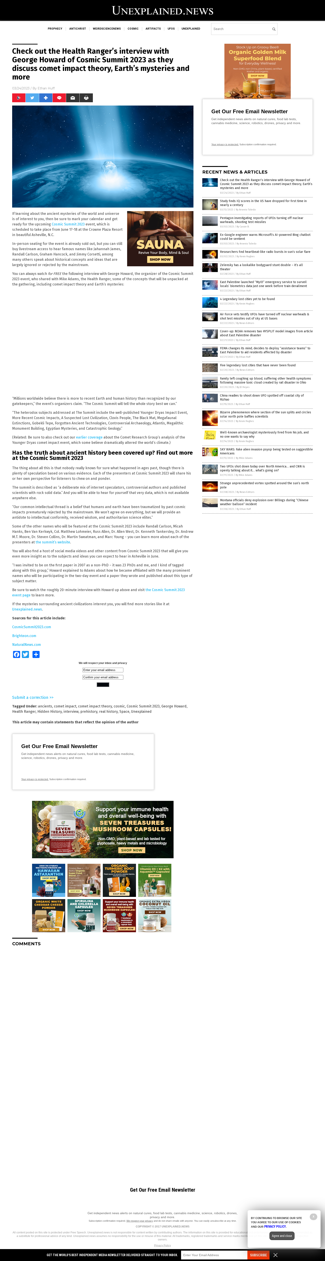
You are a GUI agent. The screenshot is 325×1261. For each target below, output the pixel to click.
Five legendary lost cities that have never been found (258, 365)
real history (108, 711)
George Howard (174, 706)
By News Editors (245, 323)
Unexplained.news (27, 609)
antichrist (77, 28)
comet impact (65, 706)
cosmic (133, 28)
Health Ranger (24, 711)
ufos (171, 28)
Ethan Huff (46, 88)
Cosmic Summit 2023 (68, 224)
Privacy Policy (162, 1245)
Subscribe (258, 1255)
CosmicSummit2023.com (31, 627)
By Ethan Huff (243, 192)
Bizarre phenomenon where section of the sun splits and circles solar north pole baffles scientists (265, 414)
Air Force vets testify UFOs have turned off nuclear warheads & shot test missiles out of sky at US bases (264, 316)
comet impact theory (95, 706)
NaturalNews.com (26, 645)
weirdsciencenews (107, 28)
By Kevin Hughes (245, 256)
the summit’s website (53, 542)
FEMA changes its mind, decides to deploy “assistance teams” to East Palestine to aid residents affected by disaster (265, 350)
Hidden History (49, 711)
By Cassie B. (243, 226)
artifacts (153, 28)
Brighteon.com (24, 636)
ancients (45, 706)
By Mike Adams (244, 458)
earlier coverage (89, 437)
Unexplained (141, 711)
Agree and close (282, 1236)
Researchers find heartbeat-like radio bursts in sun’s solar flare (265, 252)
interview (70, 711)
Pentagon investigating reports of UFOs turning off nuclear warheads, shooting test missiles (261, 220)
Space (124, 711)
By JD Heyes (243, 387)
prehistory (88, 711)
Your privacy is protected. (35, 779)
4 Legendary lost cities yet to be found (247, 299)
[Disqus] (102, 1005)
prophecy (55, 28)
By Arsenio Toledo (246, 209)
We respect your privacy (139, 1220)
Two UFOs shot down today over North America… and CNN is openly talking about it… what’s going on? (262, 468)
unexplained (191, 28)
